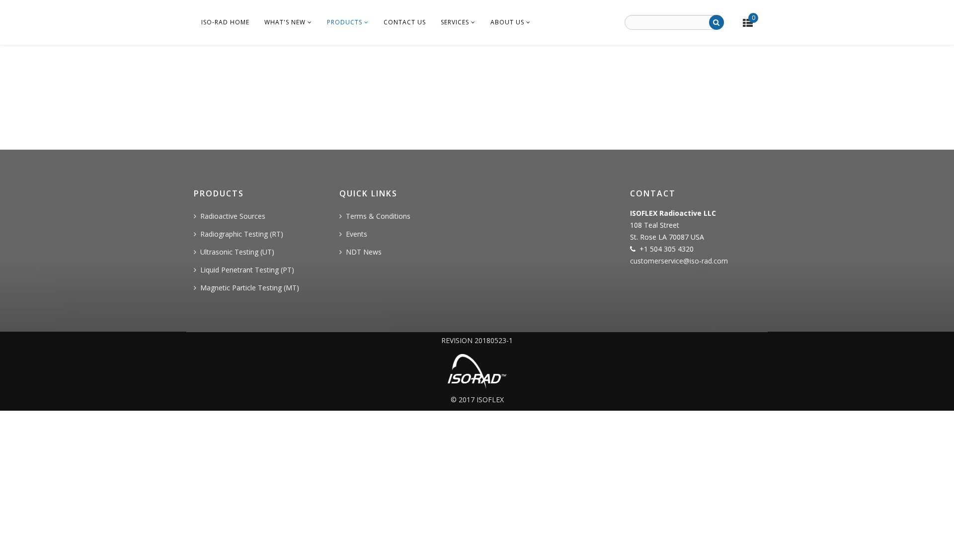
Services (455, 22)
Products (344, 22)
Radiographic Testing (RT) (241, 234)
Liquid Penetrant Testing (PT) (247, 269)
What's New (285, 22)
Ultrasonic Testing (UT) (237, 252)
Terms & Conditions (378, 216)
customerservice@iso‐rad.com (679, 261)
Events (356, 234)
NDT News (364, 252)
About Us (507, 22)
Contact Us (405, 22)
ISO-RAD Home (225, 22)
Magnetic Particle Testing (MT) (249, 287)
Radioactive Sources (232, 216)
